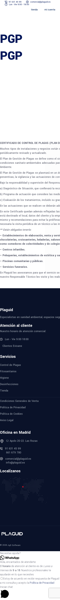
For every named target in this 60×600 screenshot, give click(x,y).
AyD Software (14, 545)
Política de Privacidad (42, 583)
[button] (30, 553)
